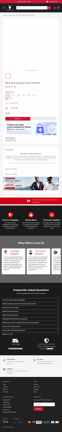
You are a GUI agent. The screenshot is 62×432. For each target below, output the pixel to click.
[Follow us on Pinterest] (7, 422)
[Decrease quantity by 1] (12, 113)
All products (11, 15)
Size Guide (5, 391)
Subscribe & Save (53, 1)
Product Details (11, 169)
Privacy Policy (6, 404)
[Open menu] (4, 7)
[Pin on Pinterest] (9, 86)
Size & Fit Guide (11, 174)
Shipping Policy (7, 399)
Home (5, 15)
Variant (7, 103)
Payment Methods (7, 407)
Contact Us (5, 387)
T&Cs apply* (50, 348)
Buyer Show (37, 387)
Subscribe (38, 409)
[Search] (49, 7)
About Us (36, 384)
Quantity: (7, 113)
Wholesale (36, 389)
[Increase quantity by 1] (20, 113)
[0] (58, 8)
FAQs (4, 384)
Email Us (5, 389)
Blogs (35, 391)
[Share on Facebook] (6, 86)
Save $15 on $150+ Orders (24, 1)
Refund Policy (6, 402)
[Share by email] (15, 86)
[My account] (54, 8)
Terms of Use (6, 409)
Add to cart (18, 118)
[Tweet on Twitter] (12, 86)
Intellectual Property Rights (9, 412)
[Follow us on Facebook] (4, 422)
